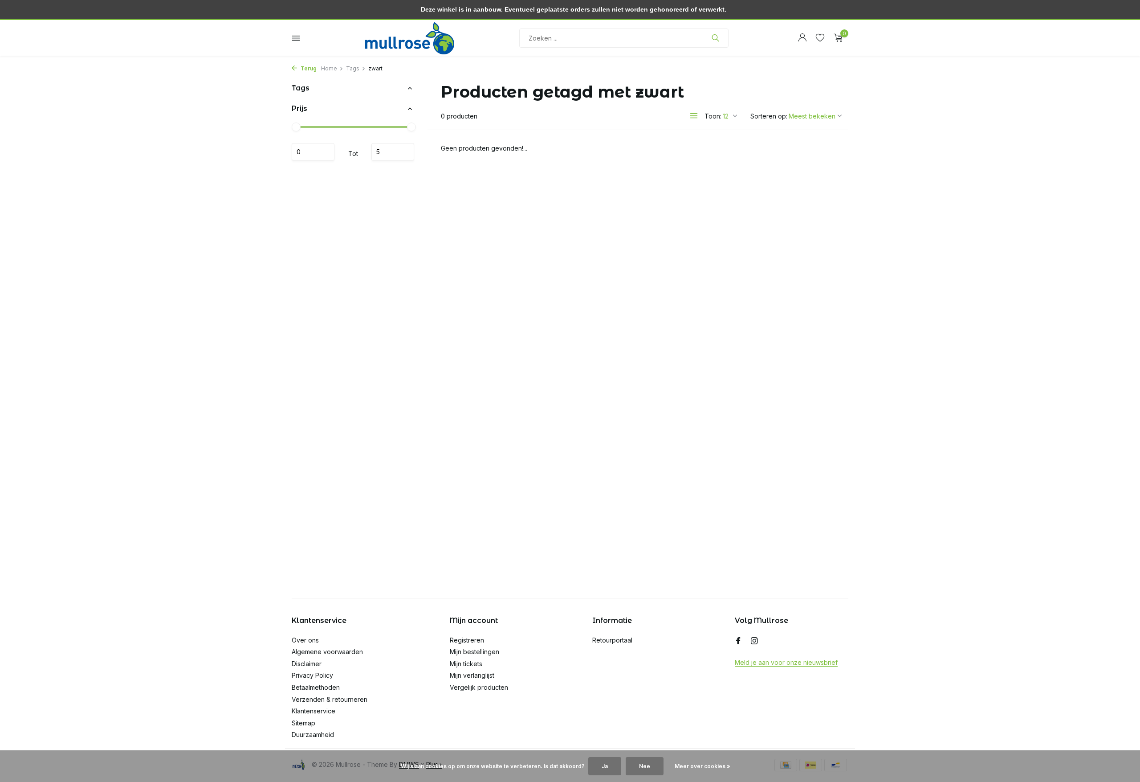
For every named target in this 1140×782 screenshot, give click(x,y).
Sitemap (303, 723)
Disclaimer (307, 663)
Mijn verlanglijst (472, 675)
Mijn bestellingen (474, 651)
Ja (605, 766)
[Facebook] (738, 641)
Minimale (313, 152)
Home (329, 68)
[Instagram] (754, 641)
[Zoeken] (715, 37)
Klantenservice (313, 711)
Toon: (712, 116)
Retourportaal (612, 640)
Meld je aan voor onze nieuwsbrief (786, 662)
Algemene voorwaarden (327, 651)
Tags (352, 68)
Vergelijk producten (479, 687)
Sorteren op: (768, 116)
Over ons (305, 640)
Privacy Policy (312, 675)
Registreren (467, 640)
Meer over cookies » (702, 766)
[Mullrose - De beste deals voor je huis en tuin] (409, 38)
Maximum (392, 152)
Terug (308, 68)
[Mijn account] (802, 38)
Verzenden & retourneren (329, 699)
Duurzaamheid (313, 734)
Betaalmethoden (316, 687)
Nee (644, 766)
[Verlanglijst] (820, 38)
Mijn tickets (466, 663)
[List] (694, 116)
